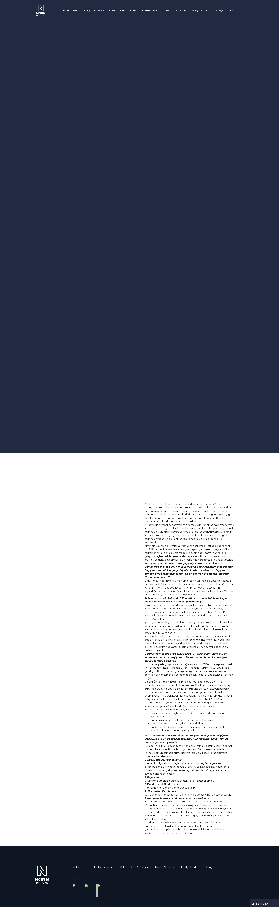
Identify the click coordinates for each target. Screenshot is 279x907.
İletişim (220, 10)
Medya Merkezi (201, 10)
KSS (121, 867)
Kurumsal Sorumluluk (122, 10)
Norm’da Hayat (151, 10)
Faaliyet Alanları (93, 10)
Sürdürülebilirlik (176, 10)
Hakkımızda (70, 10)
